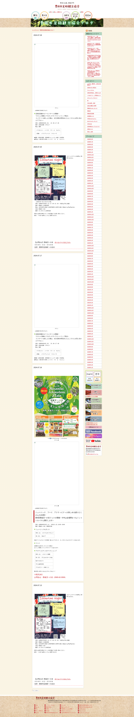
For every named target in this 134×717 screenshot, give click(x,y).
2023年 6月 (90, 230)
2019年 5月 (90, 357)
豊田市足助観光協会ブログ (46, 30)
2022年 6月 (90, 261)
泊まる (37, 712)
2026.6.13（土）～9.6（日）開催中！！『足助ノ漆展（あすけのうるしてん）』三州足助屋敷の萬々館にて (94, 50)
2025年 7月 (90, 167)
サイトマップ (82, 710)
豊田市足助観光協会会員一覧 (86, 707)
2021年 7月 (90, 289)
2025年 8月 (90, 165)
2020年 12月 (90, 307)
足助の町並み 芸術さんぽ (94, 92)
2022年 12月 (90, 245)
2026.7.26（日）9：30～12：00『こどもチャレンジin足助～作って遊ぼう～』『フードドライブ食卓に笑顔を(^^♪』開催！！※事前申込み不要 (94, 65)
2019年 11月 (90, 341)
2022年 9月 (90, 253)
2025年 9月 (90, 162)
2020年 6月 (90, 323)
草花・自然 (90, 131)
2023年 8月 (90, 224)
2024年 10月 (90, 188)
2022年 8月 (90, 256)
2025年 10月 (90, 160)
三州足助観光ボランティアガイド (68, 712)
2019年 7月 (90, 351)
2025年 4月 (90, 175)
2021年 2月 (90, 302)
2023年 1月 (90, 243)
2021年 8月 (90, 287)
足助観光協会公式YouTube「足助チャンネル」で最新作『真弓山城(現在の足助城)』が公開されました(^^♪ (94, 58)
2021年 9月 (90, 284)
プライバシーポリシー (84, 712)
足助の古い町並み (91, 87)
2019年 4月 (90, 359)
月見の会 (89, 124)
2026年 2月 (90, 149)
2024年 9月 (90, 191)
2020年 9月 (90, 315)
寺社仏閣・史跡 (91, 103)
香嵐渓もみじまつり (92, 108)
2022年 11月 (90, 248)
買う (37, 708)
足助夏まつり (90, 116)
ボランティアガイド (92, 98)
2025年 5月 (90, 173)
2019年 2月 (90, 364)
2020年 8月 (90, 318)
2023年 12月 (90, 214)
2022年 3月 (90, 268)
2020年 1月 (90, 336)
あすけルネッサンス (92, 121)
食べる (37, 707)
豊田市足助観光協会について (86, 705)
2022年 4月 (90, 266)
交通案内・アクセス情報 (66, 708)
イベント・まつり (50, 705)
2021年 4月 (90, 297)
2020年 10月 (90, 313)
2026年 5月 (90, 147)
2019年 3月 (90, 362)
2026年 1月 (90, 152)
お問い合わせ (82, 708)
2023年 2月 (90, 240)
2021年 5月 (90, 294)
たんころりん (90, 90)
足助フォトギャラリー (66, 710)
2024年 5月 (90, 201)
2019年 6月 (90, 354)
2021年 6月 (90, 292)
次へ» (37, 690)
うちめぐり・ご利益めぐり (94, 95)
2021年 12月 (90, 276)
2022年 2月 (90, 271)
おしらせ (63, 705)
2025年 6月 (90, 170)
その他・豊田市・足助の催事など (94, 84)
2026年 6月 (90, 144)
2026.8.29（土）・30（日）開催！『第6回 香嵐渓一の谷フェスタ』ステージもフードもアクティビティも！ (94, 39)
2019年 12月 (90, 339)
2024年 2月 (90, 209)
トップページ (35, 30)
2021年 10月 (90, 281)
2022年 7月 (90, 258)
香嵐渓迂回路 (90, 113)
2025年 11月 (90, 157)
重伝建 (47, 710)
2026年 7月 (90, 141)
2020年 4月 (90, 328)
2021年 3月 (90, 300)
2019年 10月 (90, 344)
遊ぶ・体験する (39, 710)
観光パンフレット (65, 707)
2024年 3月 (90, 206)
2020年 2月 (90, 333)
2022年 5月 (90, 263)
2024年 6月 (90, 198)
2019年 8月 (90, 349)
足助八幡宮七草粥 (91, 105)
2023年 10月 (90, 219)
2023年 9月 (90, 222)
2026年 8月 (90, 139)
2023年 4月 (90, 235)
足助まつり (90, 129)
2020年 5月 (90, 326)
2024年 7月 (90, 196)
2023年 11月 (90, 217)
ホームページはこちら (63, 242)
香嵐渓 (89, 111)
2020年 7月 (90, 320)
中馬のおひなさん (91, 118)
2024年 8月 (90, 193)
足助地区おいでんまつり (93, 126)
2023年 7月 (90, 227)
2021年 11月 (90, 279)
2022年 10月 (90, 250)
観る (37, 705)
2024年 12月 (90, 185)
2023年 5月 (90, 232)
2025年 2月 (90, 180)
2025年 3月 (90, 178)
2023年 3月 (90, 237)
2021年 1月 (90, 305)
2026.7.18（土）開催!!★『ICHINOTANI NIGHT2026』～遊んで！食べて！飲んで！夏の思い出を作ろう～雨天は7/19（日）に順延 (94, 73)
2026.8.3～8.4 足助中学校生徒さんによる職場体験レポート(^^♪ (94, 44)
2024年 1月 (90, 211)
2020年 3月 (90, 331)
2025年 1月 (90, 183)
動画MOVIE (48, 707)
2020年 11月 (90, 310)
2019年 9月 (90, 346)
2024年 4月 (90, 204)
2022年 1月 (90, 274)
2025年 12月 (90, 154)
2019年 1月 (90, 367)
